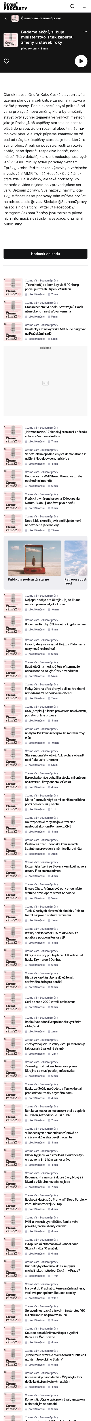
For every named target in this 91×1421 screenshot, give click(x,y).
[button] (72, 6)
